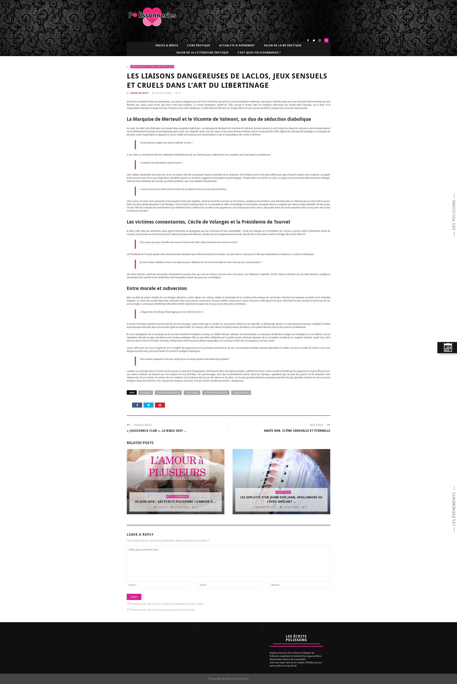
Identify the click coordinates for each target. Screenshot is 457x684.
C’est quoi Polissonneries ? (259, 52)
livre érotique (241, 392)
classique (145, 392)
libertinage (138, 66)
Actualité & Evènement (237, 45)
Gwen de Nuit (139, 93)
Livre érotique (198, 45)
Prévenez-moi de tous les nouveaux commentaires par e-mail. (167, 603)
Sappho (162, 507)
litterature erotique (215, 392)
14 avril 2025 (291, 507)
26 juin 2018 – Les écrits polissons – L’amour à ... (175, 501)
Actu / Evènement (177, 496)
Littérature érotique (160, 66)
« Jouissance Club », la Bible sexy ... (157, 430)
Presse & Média (166, 45)
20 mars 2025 (164, 93)
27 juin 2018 (181, 507)
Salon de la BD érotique (283, 45)
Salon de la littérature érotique (202, 52)
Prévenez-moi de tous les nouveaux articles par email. (163, 609)
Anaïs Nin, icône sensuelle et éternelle (297, 430)
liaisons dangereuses (168, 392)
